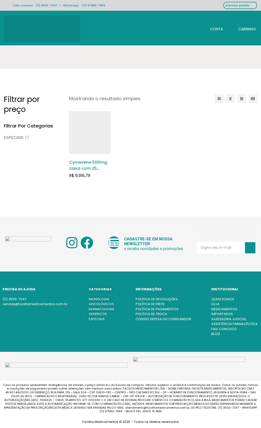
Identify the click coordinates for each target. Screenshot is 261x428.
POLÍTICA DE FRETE (150, 304)
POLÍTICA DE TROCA (151, 314)
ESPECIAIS (17, 137)
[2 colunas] (230, 98)
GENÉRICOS (98, 314)
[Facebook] (87, 242)
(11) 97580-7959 (93, 5)
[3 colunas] (241, 98)
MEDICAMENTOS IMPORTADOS (224, 312)
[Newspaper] (114, 242)
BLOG (215, 333)
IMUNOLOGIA (99, 299)
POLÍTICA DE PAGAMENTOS (157, 309)
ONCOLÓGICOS (101, 304)
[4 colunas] (253, 98)
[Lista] (219, 98)
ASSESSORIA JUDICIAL (228, 319)
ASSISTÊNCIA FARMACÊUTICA (234, 323)
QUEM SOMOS (222, 299)
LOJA (215, 304)
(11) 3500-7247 (46, 5)
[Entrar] (212, 28)
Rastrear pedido (238, 5)
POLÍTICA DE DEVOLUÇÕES (157, 299)
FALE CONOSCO (224, 329)
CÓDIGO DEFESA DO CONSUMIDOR (163, 319)
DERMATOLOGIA (101, 309)
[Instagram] (72, 242)
